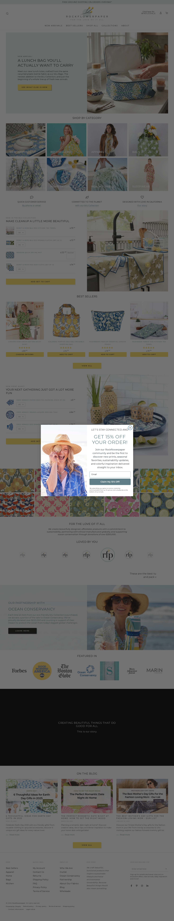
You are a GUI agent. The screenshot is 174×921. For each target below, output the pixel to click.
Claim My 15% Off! (110, 481)
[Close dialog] (130, 428)
